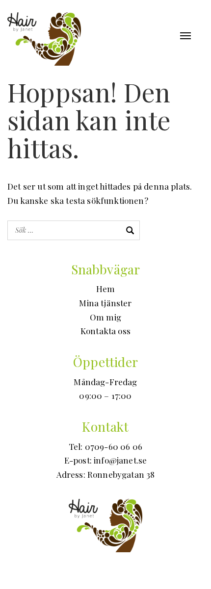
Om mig (105, 317)
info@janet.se (120, 460)
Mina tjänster (105, 302)
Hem (105, 288)
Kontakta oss (105, 330)
